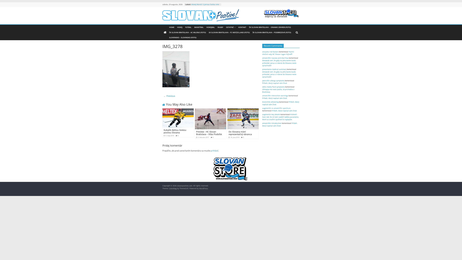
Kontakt (242, 27)
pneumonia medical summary (274, 69)
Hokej (179, 27)
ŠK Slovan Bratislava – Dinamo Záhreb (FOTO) (270, 27)
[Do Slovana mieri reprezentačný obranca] (243, 110)
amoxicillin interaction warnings (275, 95)
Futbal (188, 27)
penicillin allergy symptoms (273, 80)
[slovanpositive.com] (165, 32)
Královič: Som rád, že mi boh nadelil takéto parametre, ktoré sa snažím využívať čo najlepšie (280, 117)
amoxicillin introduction (271, 123)
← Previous (169, 95)
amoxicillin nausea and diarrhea (275, 58)
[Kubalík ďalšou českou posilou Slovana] (178, 110)
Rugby (220, 27)
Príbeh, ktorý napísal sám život (274, 83)
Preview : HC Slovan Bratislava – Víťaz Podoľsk (209, 133)
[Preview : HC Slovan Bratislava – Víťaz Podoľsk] (210, 110)
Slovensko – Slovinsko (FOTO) (182, 37)
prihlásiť (214, 150)
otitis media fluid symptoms (273, 87)
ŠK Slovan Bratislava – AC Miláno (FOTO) (187, 32)
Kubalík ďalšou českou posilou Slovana (175, 131)
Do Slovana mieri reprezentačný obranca (240, 133)
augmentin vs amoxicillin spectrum (276, 108)
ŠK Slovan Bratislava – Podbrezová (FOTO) (272, 32)
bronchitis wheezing (270, 102)
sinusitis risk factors (270, 52)
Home (171, 27)
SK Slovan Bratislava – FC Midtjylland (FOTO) (229, 32)
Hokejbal (210, 27)
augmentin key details (271, 114)
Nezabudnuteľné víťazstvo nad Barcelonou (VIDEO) (203, 5)
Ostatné (230, 27)
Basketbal (199, 27)
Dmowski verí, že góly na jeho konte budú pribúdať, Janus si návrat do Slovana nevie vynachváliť (279, 63)
